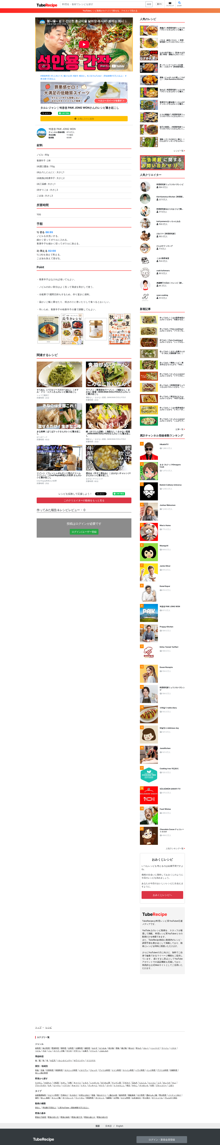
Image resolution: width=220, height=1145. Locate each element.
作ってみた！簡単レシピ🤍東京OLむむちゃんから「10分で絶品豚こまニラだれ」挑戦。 (172, 363)
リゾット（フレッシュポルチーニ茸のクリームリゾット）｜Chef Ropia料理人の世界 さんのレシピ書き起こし (59, 475)
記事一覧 (180, 429)
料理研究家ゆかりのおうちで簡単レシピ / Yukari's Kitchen (170, 209)
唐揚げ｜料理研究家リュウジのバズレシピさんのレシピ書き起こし (172, 29)
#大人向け (55, 76)
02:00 (52, 250)
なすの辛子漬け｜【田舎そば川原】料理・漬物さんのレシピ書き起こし (172, 53)
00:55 (49, 232)
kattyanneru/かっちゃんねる (168, 221)
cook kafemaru (163, 271)
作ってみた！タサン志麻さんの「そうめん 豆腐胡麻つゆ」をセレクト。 (172, 352)
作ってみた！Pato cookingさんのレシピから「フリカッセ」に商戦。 (172, 330)
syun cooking (162, 295)
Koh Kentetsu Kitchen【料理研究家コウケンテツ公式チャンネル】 (170, 197)
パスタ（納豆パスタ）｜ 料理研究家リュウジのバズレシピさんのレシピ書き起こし (172, 41)
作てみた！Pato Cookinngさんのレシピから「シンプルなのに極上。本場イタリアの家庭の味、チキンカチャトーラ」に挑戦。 (172, 341)
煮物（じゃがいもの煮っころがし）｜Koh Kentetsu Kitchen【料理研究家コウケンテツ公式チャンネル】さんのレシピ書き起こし (172, 78)
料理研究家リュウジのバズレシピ (170, 184)
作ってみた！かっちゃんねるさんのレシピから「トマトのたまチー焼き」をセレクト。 (172, 375)
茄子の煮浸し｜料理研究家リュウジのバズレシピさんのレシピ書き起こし (172, 128)
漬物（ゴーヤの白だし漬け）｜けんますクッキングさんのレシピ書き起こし (172, 140)
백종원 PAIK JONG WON (62, 128)
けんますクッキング (165, 246)
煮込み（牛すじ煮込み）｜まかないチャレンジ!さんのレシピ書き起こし (108, 474)
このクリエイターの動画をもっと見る (84, 500)
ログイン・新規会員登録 (162, 1139)
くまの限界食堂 (163, 258)
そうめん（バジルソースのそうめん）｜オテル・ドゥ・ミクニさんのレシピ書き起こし (58, 391)
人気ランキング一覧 (175, 848)
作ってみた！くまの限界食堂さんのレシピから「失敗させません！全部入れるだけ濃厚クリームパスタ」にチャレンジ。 (172, 318)
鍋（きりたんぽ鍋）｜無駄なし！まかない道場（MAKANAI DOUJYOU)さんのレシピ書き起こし (108, 433)
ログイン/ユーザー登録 (84, 531)
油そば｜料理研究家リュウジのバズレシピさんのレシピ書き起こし (172, 90)
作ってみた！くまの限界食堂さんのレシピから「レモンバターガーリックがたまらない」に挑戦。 (172, 408)
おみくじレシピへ (162, 894)
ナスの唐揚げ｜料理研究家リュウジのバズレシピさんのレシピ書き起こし (172, 115)
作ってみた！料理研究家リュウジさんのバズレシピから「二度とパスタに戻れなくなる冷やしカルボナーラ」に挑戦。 (172, 386)
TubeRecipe (43, 1139)
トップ (38, 1027)
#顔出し (82, 76)
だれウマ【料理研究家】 (166, 234)
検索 (149, 4)
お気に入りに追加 (86, 118)
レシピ (48, 1027)
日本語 (108, 1126)
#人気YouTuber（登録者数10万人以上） (106, 76)
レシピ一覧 (179, 150)
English (119, 1126)
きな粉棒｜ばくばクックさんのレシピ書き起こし (59, 432)
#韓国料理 (45, 76)
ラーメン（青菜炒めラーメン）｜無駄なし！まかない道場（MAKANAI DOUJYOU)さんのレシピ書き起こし (108, 392)
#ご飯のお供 (66, 76)
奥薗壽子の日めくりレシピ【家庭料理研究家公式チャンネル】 (170, 283)
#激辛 (75, 76)
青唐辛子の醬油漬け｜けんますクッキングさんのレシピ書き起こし (172, 103)
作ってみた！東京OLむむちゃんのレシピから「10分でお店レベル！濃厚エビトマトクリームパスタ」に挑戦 (172, 397)
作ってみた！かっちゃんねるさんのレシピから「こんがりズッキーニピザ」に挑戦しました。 (172, 420)
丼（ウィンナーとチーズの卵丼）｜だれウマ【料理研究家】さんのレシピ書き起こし (172, 66)
